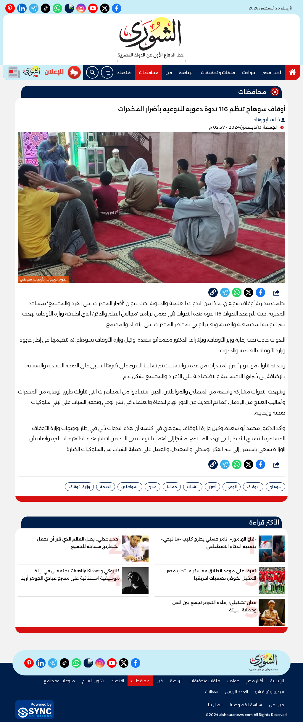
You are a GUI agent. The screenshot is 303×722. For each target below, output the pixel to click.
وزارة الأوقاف (79, 486)
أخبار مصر (271, 72)
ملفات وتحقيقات (218, 72)
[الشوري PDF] (22, 72)
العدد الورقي (236, 691)
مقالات (211, 691)
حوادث (248, 72)
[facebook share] (260, 292)
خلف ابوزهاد (267, 119)
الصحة (105, 486)
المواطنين (129, 486)
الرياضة (186, 72)
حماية (172, 486)
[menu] (107, 72)
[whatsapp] (213, 292)
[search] (92, 72)
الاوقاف (253, 486)
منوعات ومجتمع (59, 680)
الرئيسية (277, 680)
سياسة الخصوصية (246, 704)
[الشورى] (151, 39)
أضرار (212, 486)
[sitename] (264, 662)
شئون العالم (93, 680)
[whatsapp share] (236, 292)
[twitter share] (248, 292)
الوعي (231, 486)
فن (168, 72)
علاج (153, 486)
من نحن (276, 704)
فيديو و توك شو (269, 691)
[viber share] (225, 292)
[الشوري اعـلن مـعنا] (62, 72)
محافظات (148, 72)
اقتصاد (124, 72)
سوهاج (275, 486)
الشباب (193, 486)
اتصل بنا (215, 704)
